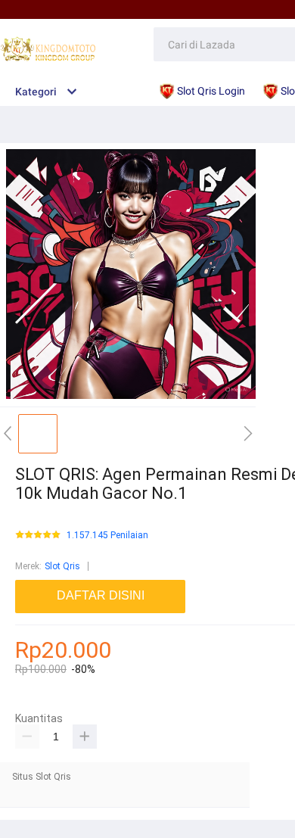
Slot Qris (62, 566)
